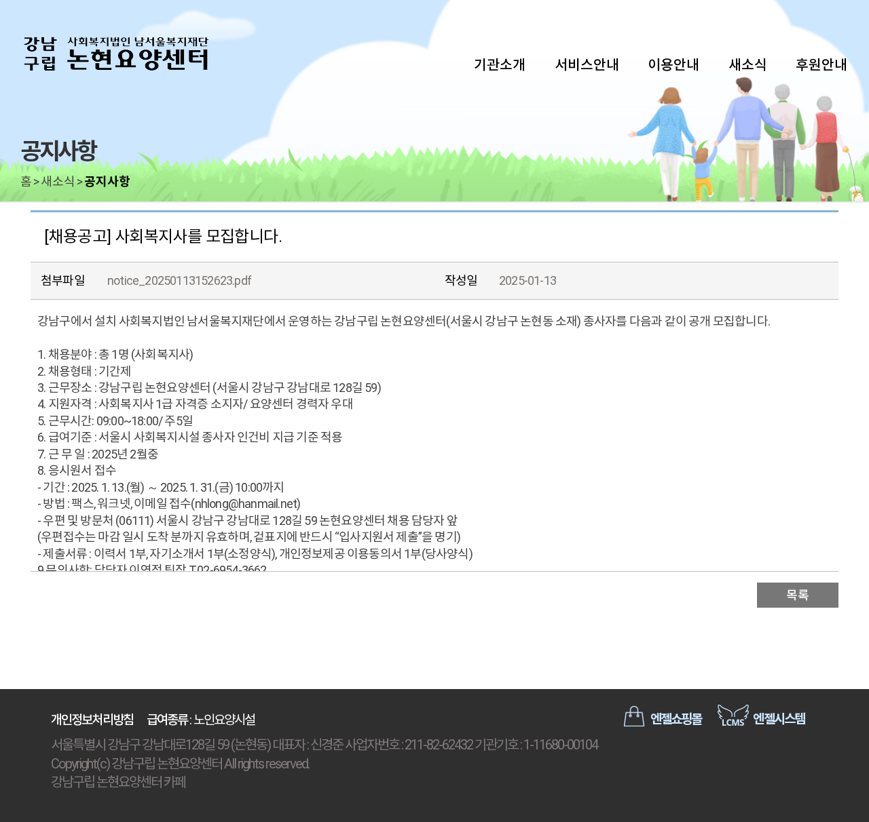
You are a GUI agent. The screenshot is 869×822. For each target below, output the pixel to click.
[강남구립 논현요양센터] (115, 54)
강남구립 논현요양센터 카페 (118, 782)
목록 (797, 595)
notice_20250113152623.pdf (179, 280)
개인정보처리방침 (92, 720)
